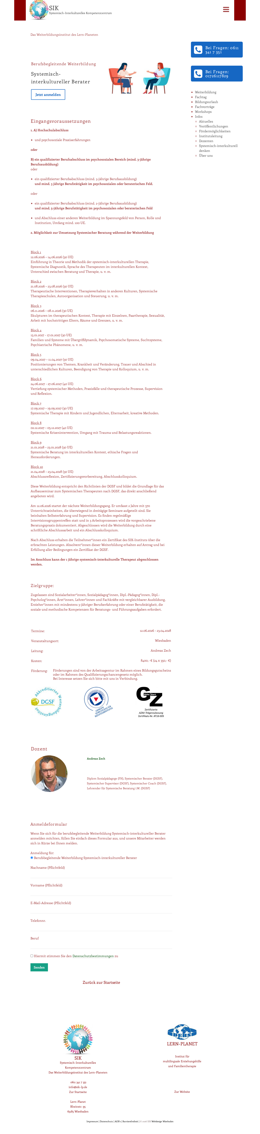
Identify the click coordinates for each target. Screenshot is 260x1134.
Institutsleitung (210, 136)
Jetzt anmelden (48, 94)
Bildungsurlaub (206, 102)
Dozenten (206, 141)
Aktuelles (206, 121)
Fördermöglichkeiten (215, 131)
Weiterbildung (205, 92)
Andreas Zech (96, 758)
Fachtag (201, 97)
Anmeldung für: (42, 853)
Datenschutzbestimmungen (93, 956)
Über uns (206, 155)
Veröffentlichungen (213, 126)
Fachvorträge (204, 106)
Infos (199, 116)
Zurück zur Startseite (101, 982)
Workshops (203, 111)
